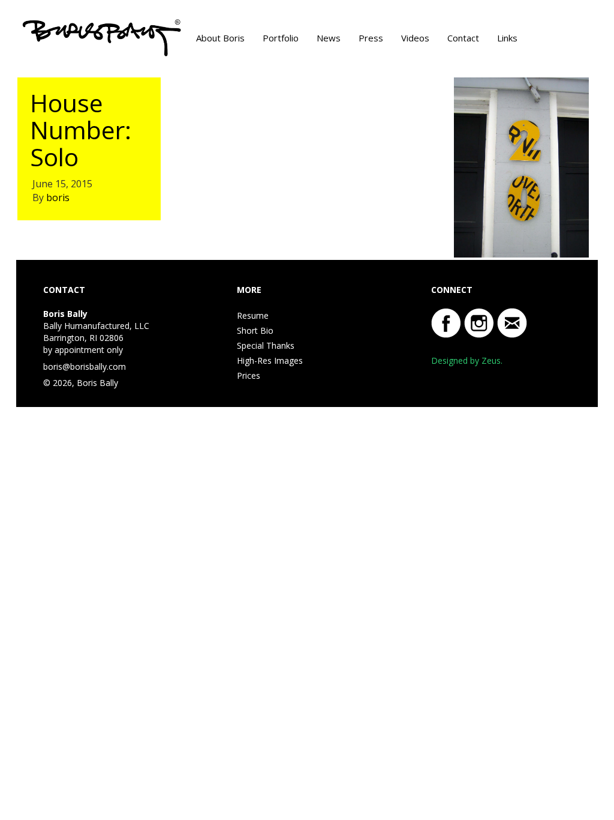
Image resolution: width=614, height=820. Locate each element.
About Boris (220, 38)
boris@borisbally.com (84, 366)
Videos (415, 38)
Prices (248, 375)
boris (58, 197)
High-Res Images (270, 360)
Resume (253, 315)
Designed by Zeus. (466, 360)
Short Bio (255, 330)
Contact (463, 38)
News (329, 38)
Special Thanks (265, 345)
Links (507, 38)
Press (371, 38)
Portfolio (281, 38)
